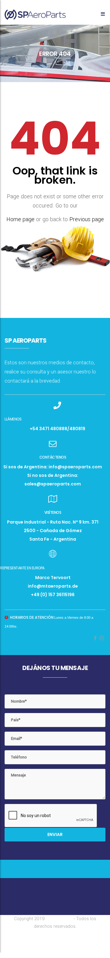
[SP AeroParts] (35, 12)
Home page (20, 219)
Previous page (86, 219)
